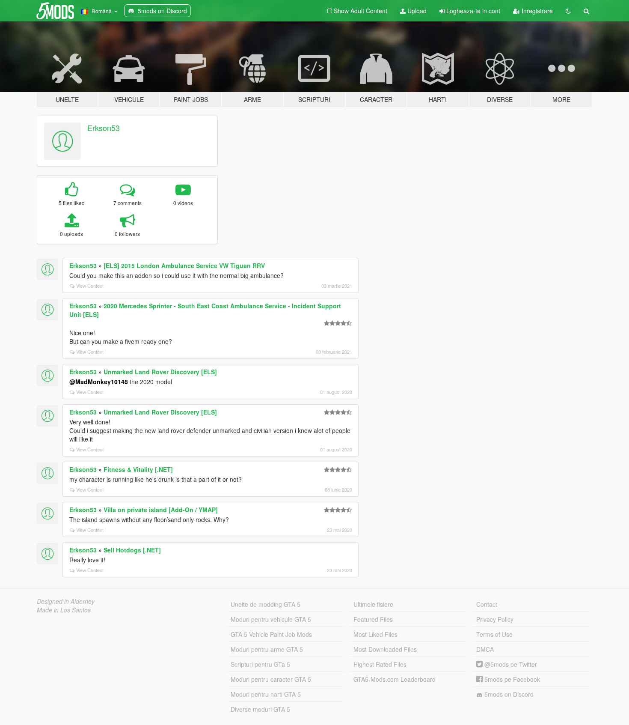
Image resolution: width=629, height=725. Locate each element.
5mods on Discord (508, 694)
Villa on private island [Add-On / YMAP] (161, 509)
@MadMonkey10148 (98, 381)
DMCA (485, 649)
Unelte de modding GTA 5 (265, 604)
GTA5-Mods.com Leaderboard (394, 679)
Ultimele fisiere (373, 604)
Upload (416, 10)
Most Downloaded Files (385, 649)
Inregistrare (536, 10)
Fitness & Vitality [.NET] (138, 469)
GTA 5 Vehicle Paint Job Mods (271, 634)
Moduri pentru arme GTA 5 (267, 649)
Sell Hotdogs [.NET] (132, 550)
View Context (90, 285)
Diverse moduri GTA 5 (260, 709)
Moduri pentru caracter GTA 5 (271, 679)
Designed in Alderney (66, 601)
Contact (486, 604)
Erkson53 (103, 127)
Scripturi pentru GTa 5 (260, 664)
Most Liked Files (375, 634)
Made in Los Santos (64, 610)
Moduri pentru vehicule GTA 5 (271, 619)
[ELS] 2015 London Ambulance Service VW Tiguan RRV (184, 265)
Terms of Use (494, 634)
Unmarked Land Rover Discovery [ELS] (160, 371)
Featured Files (373, 619)
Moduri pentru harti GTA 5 (266, 694)
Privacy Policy (494, 619)
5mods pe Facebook (511, 679)
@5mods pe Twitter (510, 664)
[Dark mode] (568, 10)
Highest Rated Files (379, 664)
